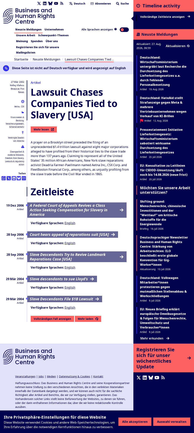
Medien (51, 376)
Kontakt (98, 376)
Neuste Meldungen (28, 29)
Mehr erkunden (151, 338)
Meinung (22, 41)
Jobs (41, 376)
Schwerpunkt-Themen (53, 35)
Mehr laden (85, 319)
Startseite (21, 59)
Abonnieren (102, 3)
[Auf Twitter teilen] (9, 178)
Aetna (17, 106)
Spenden (37, 41)
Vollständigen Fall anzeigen (52, 319)
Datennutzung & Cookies (74, 376)
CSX (22, 106)
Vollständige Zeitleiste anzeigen (162, 17)
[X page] (39, 3)
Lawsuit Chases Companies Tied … (89, 59)
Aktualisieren (175, 46)
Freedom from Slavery (14, 158)
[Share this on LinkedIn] (14, 178)
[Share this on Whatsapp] (4, 178)
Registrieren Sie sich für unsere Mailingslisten (37, 49)
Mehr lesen (41, 129)
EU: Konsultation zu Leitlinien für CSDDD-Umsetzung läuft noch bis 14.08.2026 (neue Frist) (163, 170)
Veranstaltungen (25, 376)
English (70, 223)
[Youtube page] (56, 3)
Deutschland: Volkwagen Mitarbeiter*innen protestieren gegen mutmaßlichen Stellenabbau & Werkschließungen (163, 287)
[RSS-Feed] (61, 3)
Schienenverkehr (16, 126)
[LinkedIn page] (44, 3)
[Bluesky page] (50, 3)
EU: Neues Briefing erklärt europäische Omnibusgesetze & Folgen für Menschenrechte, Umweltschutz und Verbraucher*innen (163, 318)
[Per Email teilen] (24, 178)
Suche (124, 3)
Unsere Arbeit (25, 35)
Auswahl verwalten (171, 422)
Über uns (52, 41)
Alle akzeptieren (135, 422)
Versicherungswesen (15, 123)
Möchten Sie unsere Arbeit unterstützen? (165, 190)
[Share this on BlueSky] (19, 178)
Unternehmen (54, 29)
